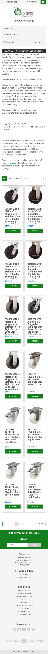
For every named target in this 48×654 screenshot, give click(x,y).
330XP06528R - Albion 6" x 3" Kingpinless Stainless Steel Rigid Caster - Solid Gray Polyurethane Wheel (13, 326)
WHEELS (24, 603)
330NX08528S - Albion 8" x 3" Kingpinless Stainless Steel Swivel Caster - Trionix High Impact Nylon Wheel (13, 271)
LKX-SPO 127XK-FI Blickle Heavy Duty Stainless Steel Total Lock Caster (12, 435)
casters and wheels (15, 163)
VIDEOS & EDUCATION (24, 615)
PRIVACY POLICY (24, 590)
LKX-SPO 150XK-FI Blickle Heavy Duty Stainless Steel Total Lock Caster (34, 491)
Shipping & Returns (24, 577)
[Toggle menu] (3, 3)
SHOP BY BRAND (24, 609)
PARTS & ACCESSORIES (24, 606)
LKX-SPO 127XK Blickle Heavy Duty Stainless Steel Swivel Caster (35, 379)
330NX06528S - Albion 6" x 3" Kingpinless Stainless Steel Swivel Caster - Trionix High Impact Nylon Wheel (13, 216)
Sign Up (33, 2)
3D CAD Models (24, 612)
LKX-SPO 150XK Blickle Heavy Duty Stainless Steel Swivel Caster (13, 489)
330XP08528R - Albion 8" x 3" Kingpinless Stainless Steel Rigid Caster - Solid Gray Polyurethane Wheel (13, 381)
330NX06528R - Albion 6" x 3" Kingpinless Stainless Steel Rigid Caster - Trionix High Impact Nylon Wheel (35, 216)
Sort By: (18, 178)
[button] (24, 42)
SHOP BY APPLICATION (24, 597)
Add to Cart (13, 231)
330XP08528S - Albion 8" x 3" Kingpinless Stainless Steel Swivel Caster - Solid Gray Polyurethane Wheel (35, 326)
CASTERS (24, 600)
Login (26, 2)
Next (41, 524)
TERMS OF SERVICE (24, 593)
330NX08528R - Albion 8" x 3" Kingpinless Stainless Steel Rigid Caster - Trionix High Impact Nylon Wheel (35, 271)
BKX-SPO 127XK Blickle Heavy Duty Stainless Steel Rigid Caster (35, 434)
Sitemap (32, 652)
